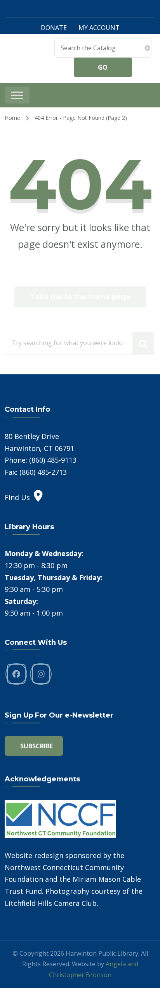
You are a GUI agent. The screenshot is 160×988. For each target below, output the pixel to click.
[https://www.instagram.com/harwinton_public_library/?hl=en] (41, 674)
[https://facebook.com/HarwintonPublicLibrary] (16, 674)
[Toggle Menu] (17, 95)
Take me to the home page (80, 297)
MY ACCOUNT (99, 27)
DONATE (54, 27)
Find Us (17, 497)
